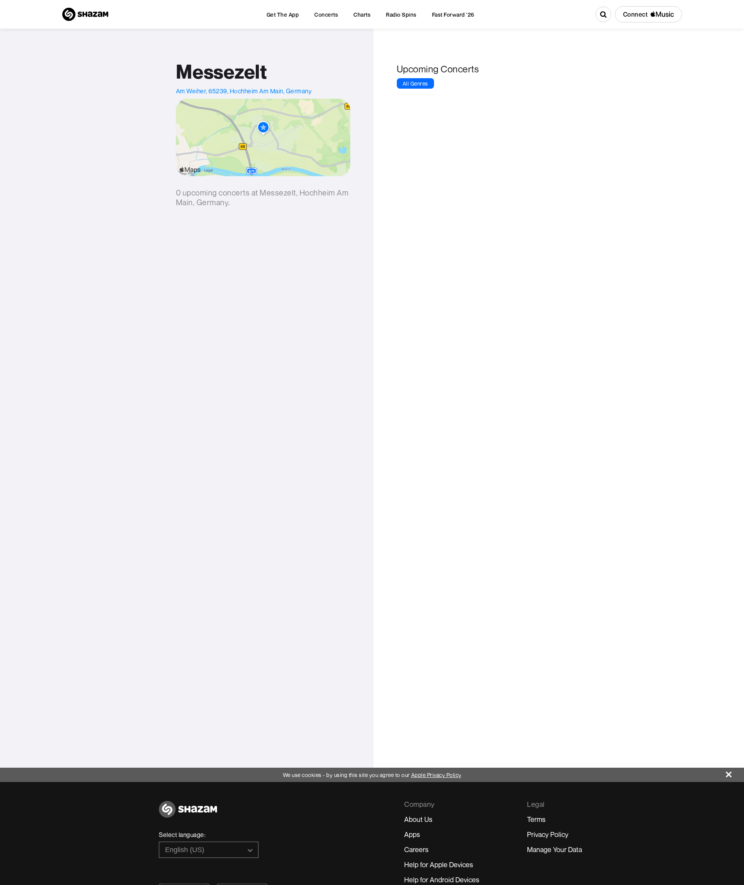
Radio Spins (401, 14)
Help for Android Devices (441, 879)
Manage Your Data (554, 849)
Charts (361, 14)
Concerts (326, 14)
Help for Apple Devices (438, 864)
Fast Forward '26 (453, 14)
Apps (412, 834)
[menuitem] (283, 14)
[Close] (735, 772)
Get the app (283, 14)
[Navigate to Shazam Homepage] (85, 14)
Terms (536, 819)
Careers (416, 849)
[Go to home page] (188, 813)
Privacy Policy (547, 834)
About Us (418, 819)
